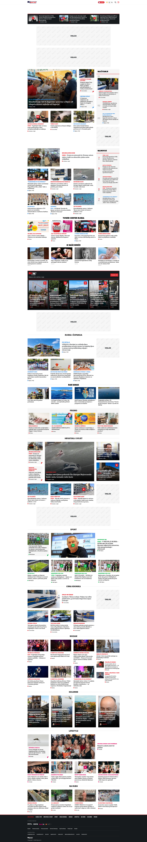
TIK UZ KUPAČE (77, 206)
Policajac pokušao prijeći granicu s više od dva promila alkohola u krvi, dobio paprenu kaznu (84, 626)
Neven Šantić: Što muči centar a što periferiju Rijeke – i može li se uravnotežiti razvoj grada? (85, 718)
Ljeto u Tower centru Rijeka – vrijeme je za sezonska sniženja (37, 236)
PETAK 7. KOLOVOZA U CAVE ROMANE (112, 673)
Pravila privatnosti (44, 828)
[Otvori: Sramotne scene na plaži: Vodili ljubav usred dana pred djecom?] (109, 796)
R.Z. (31, 724)
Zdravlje (31, 756)
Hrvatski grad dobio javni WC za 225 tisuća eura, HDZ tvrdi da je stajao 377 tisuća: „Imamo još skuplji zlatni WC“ (108, 18)
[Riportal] (32, 2)
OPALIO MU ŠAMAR (67, 595)
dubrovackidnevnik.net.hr (69, 834)
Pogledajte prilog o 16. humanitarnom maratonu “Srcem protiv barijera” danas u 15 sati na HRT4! (108, 402)
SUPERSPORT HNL (102, 539)
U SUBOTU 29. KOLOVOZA (57, 653)
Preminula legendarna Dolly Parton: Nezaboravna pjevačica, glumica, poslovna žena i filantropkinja (47, 18)
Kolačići (29, 828)
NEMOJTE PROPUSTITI (102, 654)
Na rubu (73, 786)
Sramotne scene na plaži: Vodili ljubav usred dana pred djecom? (107, 805)
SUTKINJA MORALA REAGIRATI (36, 124)
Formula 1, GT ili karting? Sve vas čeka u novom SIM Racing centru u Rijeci (85, 237)
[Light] (107, 2)
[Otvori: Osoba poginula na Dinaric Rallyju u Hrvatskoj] (61, 116)
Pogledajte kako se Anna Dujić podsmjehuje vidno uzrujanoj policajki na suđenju (37, 127)
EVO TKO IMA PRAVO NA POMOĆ (59, 372)
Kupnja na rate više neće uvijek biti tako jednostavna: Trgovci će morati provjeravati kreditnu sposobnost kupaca (78, 18)
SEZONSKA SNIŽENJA (80, 426)
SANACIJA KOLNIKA (55, 295)
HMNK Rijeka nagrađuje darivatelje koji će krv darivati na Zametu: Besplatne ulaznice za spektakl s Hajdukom (83, 376)
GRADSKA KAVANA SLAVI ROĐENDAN (107, 744)
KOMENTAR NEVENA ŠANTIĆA (37, 715)
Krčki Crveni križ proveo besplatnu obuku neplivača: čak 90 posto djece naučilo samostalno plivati (38, 376)
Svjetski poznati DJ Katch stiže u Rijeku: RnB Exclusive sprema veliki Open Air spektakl (108, 778)
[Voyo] (35, 824)
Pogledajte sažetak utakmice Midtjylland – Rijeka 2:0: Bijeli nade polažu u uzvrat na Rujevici (61, 577)
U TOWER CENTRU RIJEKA (81, 234)
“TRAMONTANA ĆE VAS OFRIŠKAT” (37, 182)
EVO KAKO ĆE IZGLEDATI (80, 124)
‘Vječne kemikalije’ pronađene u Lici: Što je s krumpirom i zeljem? (106, 475)
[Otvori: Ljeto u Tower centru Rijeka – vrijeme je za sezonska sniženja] (38, 226)
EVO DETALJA (31, 206)
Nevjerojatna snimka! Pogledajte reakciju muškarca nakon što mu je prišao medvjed (61, 806)
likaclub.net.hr (84, 834)
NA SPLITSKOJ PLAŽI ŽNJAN (105, 803)
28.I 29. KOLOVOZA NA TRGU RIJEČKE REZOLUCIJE (42, 99)
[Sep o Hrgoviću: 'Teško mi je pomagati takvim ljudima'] (61, 253)
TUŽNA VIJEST (105, 155)
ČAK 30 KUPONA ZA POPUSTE (58, 234)
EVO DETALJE (31, 573)
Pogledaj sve (114, 275)
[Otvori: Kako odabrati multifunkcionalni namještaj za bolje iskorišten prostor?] (108, 418)
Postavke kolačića (35, 828)
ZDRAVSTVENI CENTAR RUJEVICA (76, 296)
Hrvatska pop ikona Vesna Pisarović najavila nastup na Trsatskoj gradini (36, 682)
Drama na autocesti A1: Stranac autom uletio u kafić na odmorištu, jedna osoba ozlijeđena (77, 157)
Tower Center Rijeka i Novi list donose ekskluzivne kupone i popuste (60, 237)
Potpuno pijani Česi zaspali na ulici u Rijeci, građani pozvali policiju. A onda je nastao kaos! (86, 86)
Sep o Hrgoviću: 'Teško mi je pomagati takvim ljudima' (59, 261)
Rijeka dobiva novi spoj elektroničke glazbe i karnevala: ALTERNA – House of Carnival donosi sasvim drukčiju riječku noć (83, 658)
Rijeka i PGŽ (84, 106)
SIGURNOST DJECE (32, 372)
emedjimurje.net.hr (31, 834)
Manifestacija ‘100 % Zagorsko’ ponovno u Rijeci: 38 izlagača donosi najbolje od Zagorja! (51, 103)
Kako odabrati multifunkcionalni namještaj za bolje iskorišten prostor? (107, 429)
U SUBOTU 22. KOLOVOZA (57, 679)
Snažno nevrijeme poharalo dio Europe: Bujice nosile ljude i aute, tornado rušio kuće (83, 185)
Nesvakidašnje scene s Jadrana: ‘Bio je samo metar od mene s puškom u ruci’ (83, 210)
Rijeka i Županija (73, 335)
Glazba (30, 661)
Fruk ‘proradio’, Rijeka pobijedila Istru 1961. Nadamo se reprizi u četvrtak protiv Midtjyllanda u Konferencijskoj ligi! (38, 549)
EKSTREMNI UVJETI (79, 182)
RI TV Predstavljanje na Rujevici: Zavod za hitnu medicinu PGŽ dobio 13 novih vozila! (78, 302)
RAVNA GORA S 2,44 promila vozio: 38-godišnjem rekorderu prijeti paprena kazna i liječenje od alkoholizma (60, 627)
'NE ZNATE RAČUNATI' (107, 176)
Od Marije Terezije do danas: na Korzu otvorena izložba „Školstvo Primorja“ (61, 210)
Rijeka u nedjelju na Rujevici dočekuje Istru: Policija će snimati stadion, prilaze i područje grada (38, 576)
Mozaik (73, 636)
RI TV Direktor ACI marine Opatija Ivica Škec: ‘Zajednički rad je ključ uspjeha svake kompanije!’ (98, 301)
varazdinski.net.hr (40, 834)
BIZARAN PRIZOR (32, 803)
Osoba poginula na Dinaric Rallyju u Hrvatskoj (61, 126)
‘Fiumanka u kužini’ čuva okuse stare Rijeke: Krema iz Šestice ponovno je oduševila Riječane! (84, 778)
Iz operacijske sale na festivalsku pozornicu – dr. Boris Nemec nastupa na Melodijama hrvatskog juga (112, 666)
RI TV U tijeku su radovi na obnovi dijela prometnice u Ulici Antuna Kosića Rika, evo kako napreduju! (58, 301)
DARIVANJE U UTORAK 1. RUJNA (82, 372)
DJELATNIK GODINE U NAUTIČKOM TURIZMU (96, 294)
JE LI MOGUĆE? (55, 803)
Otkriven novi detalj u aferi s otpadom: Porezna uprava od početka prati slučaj (59, 185)
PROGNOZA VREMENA (107, 101)
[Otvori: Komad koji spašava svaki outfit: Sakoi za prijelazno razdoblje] (109, 226)
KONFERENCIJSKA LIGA (57, 573)
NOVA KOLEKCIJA (33, 426)
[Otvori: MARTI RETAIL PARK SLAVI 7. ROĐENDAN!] (62, 418)
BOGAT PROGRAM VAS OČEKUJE (36, 775)
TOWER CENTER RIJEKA (104, 234)
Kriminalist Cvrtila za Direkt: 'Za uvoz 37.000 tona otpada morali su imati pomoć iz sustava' (38, 262)
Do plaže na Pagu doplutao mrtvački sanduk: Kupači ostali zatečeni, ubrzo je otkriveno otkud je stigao (38, 807)
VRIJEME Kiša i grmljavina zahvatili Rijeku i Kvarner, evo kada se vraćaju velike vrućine (110, 105)
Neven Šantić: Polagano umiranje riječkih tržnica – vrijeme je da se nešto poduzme (38, 719)
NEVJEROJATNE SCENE (68, 153)
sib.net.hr (47, 834)
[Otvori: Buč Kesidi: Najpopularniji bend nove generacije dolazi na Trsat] (61, 645)
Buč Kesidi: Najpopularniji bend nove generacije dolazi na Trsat (60, 655)
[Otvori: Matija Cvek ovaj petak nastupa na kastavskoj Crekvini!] (107, 646)
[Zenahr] (41, 824)
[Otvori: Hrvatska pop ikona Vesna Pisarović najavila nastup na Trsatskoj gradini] (38, 672)
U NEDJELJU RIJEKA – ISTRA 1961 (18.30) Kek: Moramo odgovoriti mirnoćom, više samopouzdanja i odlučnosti (108, 545)
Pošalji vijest (70, 828)
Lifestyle (73, 731)
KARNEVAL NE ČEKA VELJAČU (81, 653)
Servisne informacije (54, 828)
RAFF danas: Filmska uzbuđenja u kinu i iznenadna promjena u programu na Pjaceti (85, 401)
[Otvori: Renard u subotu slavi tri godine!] (73, 746)
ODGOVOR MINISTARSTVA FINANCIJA (60, 182)
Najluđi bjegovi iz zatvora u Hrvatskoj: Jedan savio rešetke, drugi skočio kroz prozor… (83, 500)
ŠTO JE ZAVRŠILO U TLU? (105, 471)
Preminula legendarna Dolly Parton (83, 261)
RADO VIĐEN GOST (55, 497)
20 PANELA (53, 206)
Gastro (77, 782)
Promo (30, 239)
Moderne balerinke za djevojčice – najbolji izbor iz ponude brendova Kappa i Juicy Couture (39, 429)
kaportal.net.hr (53, 834)
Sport (73, 529)
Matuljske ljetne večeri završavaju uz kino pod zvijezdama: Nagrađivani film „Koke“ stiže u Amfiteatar (38, 186)
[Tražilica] (115, 2)
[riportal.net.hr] (30, 837)
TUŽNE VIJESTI (54, 124)
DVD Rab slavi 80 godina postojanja (35, 401)
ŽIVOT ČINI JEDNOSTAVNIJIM (105, 426)
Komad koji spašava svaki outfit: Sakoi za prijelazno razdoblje (108, 236)
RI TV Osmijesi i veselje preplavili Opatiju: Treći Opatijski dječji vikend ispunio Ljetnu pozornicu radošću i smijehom (38, 300)
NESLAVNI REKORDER (79, 623)
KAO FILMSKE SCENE (79, 497)
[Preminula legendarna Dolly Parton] (85, 253)
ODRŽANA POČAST (85, 96)
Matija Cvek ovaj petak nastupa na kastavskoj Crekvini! (106, 656)
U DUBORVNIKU (79, 803)
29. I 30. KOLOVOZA (57, 426)
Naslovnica (31, 817)
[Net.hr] (30, 824)
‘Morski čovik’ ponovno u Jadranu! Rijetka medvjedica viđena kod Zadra (60, 500)
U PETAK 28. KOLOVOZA (34, 679)
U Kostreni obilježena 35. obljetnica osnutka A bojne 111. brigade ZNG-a (86, 101)
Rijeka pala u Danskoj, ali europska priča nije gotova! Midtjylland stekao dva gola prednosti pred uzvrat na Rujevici (108, 577)
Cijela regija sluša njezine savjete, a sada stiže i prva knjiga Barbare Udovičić (61, 778)
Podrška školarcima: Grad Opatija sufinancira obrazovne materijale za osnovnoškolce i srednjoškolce (61, 375)
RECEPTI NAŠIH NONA (80, 775)
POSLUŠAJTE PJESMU (110, 662)
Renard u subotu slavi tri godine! (105, 747)
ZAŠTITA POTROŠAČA (107, 165)
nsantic (57, 724)
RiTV (32, 307)
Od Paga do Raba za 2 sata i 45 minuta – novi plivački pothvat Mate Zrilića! (60, 401)
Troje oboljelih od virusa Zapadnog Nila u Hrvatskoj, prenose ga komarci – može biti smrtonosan (37, 752)
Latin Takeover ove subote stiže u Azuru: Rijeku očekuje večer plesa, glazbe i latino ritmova (38, 778)
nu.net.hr (78, 834)
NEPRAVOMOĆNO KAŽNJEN (105, 449)
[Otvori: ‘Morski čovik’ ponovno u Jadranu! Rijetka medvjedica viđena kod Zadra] (61, 489)
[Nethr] (49, 824)
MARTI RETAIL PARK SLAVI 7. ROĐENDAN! (61, 428)
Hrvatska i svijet (43, 22)
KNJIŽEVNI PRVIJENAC (57, 775)
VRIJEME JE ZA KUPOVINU (34, 234)
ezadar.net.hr (60, 834)
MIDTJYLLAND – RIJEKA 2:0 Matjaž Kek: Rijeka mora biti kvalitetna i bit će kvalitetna (83, 576)
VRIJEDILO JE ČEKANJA (34, 653)
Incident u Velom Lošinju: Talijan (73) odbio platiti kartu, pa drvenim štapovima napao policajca (77, 598)
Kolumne (73, 692)
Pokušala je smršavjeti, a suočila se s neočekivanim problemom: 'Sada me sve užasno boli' (108, 262)
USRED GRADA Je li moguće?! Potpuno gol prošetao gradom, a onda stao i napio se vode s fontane (85, 806)
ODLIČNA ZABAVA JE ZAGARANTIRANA (108, 775)
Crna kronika (84, 91)
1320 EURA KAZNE (55, 623)
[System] (109, 2)
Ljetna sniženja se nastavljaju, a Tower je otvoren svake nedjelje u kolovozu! (85, 429)
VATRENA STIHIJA (32, 623)
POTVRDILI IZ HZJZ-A (34, 748)
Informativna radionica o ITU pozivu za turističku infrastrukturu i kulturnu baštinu (38, 210)
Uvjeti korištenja (62, 828)
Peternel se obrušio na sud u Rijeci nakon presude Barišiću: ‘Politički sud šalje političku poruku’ (107, 453)
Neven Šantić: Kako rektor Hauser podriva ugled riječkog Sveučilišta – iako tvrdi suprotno (107, 717)
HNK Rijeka (32, 554)
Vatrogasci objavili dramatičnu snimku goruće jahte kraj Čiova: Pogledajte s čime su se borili (37, 626)
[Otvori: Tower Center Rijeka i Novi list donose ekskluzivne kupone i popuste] (61, 226)
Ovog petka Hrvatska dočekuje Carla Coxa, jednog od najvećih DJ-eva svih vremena (112, 678)
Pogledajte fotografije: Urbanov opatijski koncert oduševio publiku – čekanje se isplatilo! (36, 657)
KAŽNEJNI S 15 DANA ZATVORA (85, 79)
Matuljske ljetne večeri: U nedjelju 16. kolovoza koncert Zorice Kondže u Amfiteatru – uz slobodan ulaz (84, 683)
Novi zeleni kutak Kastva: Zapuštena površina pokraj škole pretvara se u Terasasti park (83, 127)
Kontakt (75, 828)
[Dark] (112, 2)
